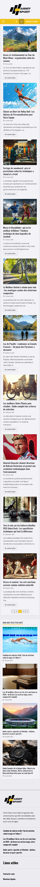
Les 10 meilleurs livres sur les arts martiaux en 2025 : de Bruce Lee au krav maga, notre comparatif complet (20, 694)
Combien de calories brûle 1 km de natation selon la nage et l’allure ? (18, 656)
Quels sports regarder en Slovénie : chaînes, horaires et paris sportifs (19, 732)
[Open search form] (16, 21)
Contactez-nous (31, 21)
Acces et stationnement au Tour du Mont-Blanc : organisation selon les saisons (20, 39)
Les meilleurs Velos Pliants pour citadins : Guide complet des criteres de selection (20, 387)
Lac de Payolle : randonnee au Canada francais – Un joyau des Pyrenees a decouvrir (20, 328)
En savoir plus (11, 78)
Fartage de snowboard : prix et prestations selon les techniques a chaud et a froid (20, 152)
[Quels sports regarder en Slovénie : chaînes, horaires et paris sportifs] (20, 716)
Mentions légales (9, 879)
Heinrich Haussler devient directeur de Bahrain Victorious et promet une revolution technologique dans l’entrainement (20, 447)
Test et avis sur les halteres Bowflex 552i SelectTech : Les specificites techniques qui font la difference (20, 509)
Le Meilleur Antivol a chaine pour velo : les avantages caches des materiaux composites (20, 271)
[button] (3, 21)
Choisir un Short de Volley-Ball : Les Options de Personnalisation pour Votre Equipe (20, 95)
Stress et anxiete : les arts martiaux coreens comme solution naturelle (20, 566)
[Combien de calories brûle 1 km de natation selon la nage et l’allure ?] (20, 639)
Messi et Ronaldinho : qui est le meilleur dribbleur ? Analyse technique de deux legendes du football (20, 212)
